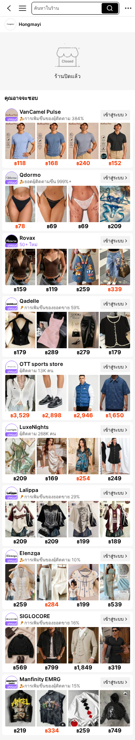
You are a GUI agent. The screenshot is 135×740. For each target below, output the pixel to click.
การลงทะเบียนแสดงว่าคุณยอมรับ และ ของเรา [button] (66, 700)
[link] (10, 24)
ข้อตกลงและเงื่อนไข (44, 704)
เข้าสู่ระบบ (114, 114)
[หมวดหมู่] (22, 8)
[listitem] (67, 137)
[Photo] (11, 115)
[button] (9, 8)
